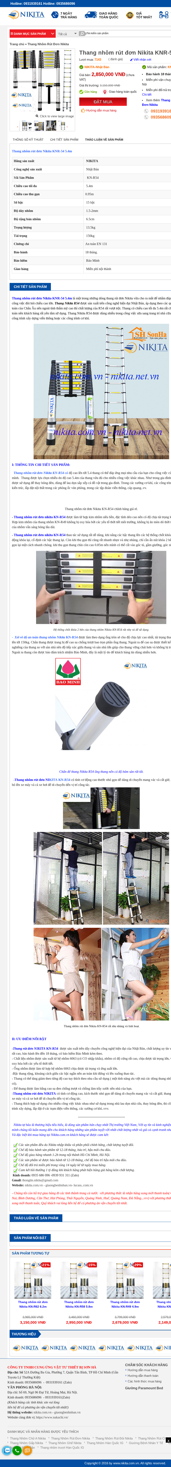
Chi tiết (146, 94)
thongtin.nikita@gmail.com (40, 1180)
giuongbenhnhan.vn (58, 1185)
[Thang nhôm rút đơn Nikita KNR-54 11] (60, 125)
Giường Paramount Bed (144, 1388)
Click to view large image (57, 116)
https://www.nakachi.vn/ (51, 1417)
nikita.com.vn (34, 1185)
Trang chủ (17, 44)
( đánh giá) (115, 59)
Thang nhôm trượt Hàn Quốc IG (62, 1447)
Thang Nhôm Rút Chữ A (154, 1438)
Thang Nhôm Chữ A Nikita (28, 1438)
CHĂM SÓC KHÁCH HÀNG (146, 1365)
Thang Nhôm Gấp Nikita (26, 1443)
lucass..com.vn (83, 1185)
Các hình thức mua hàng (144, 1381)
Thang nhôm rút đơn (28, 473)
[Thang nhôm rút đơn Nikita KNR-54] (24, 125)
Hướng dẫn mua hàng (101, 110)
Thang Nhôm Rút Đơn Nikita (48, 44)
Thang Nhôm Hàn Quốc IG (105, 1443)
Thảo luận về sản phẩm (104, 139)
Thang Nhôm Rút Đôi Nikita (114, 1438)
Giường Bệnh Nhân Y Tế (146, 1443)
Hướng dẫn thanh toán (143, 1375)
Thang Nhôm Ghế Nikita (64, 1443)
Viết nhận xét (142, 59)
